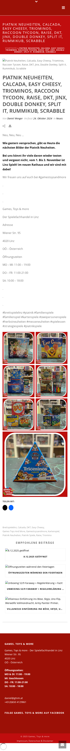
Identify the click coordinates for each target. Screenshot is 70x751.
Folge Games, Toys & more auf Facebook (34, 712)
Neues (59, 118)
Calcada (22, 527)
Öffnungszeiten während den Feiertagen (35, 572)
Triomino (47, 535)
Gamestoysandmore (36, 531)
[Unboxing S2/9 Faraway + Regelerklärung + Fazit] (35, 583)
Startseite (11, 48)
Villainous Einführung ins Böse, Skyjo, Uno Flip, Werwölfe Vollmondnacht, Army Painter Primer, (36, 609)
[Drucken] (12, 126)
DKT (29, 527)
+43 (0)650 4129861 (15, 702)
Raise (38, 535)
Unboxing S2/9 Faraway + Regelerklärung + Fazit (36, 589)
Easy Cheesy (38, 527)
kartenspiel (53, 531)
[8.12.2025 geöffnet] (35, 550)
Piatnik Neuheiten (12, 535)
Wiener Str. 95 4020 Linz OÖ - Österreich (14, 658)
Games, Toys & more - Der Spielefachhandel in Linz (34, 650)
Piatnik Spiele (28, 535)
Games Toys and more (14, 531)
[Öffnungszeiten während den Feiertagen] (35, 567)
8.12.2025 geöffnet (35, 556)
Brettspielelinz (10, 527)
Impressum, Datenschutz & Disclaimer (35, 741)
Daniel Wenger (15, 118)
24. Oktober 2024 (42, 118)
